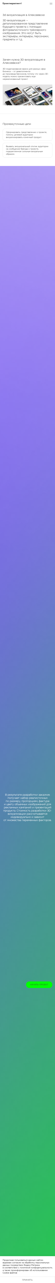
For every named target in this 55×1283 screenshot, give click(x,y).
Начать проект (39, 984)
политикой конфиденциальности (36, 1267)
